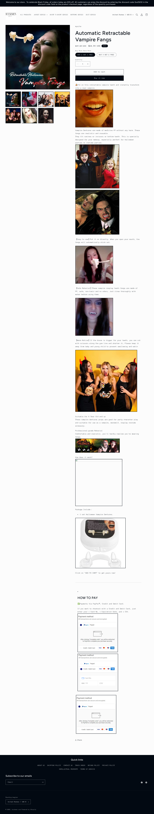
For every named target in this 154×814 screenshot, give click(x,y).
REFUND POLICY (94, 765)
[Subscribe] (42, 782)
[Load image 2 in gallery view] (29, 99)
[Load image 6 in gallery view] (29, 115)
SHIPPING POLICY (54, 765)
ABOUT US (41, 765)
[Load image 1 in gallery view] (13, 99)
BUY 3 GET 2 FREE (106, 55)
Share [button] (79, 740)
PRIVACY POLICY (108, 765)
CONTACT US (68, 765)
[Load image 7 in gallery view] (46, 115)
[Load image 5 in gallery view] (13, 115)
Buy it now (99, 78)
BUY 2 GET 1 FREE (85, 55)
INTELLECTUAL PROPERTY (68, 769)
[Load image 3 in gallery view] (46, 99)
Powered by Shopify (29, 809)
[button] (40, 14)
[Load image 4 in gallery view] (62, 99)
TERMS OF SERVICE (88, 769)
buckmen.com (16, 809)
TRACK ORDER (80, 765)
